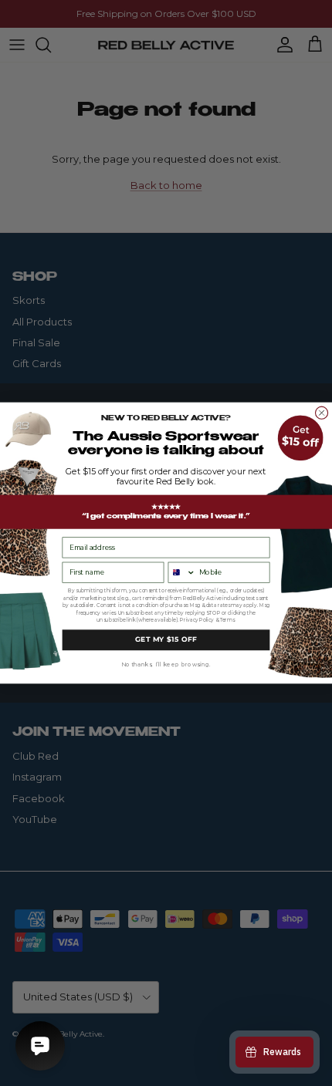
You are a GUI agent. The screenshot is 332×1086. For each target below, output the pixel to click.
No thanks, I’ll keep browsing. (166, 664)
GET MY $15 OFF (166, 639)
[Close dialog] (322, 412)
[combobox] (181, 572)
